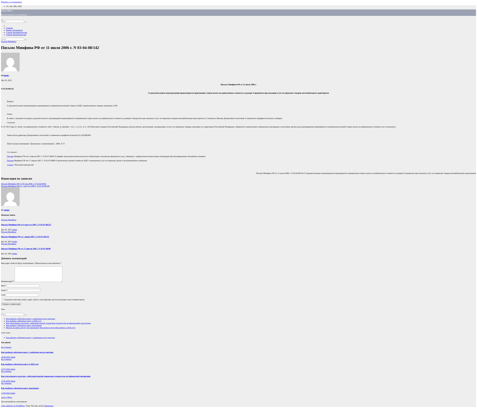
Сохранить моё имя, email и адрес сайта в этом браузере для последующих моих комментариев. (44, 300)
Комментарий (7, 281)
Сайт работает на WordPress (13, 406)
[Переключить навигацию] (2, 19)
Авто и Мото (6, 10)
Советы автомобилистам (16, 32)
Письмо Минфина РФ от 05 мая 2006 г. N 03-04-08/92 (23, 184)
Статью (10, 165)
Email (4, 290)
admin (6, 75)
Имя (3, 286)
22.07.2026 (5, 369)
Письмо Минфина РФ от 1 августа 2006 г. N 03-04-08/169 (25, 186)
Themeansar (48, 406)
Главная (9, 28)
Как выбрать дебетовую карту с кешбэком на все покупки (30, 319)
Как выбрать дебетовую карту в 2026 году (24, 321)
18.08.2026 (5, 357)
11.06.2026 (5, 393)
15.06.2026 (5, 381)
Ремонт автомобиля (14, 30)
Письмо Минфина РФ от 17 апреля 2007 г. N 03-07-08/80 (26, 249)
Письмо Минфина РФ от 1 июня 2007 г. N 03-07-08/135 (25, 237)
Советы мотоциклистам (16, 35)
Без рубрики (6, 347)
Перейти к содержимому (11, 2)
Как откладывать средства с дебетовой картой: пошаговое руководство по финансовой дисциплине (48, 323)
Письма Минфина (8, 42)
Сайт (3, 295)
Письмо (10, 156)
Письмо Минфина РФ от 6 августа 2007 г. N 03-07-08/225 (26, 225)
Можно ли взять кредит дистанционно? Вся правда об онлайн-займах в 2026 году (41, 328)
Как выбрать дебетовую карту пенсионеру (24, 325)
